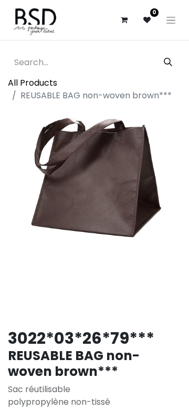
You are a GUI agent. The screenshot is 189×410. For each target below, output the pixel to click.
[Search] (168, 63)
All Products (32, 83)
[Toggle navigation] (171, 19)
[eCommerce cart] (123, 20)
